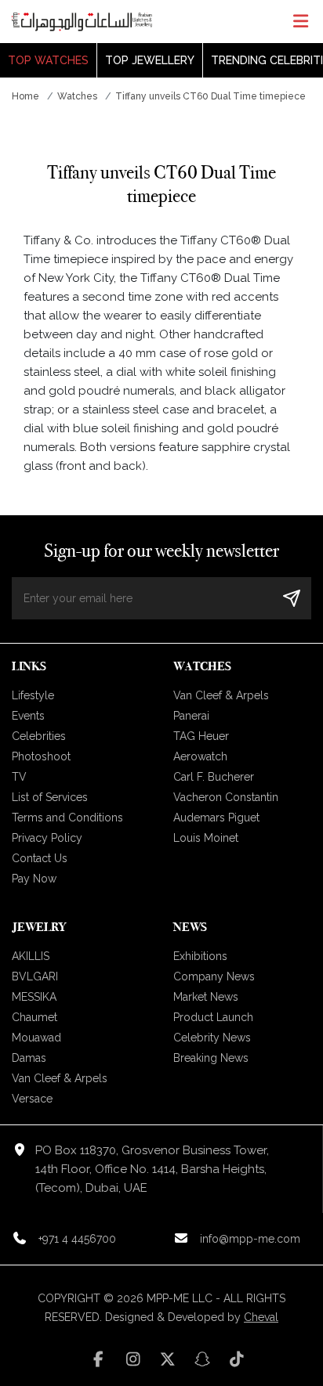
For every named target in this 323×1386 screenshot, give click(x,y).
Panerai (191, 715)
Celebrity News (212, 1037)
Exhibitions (200, 956)
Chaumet (34, 1017)
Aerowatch (200, 756)
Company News (214, 976)
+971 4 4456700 (77, 1239)
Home (25, 96)
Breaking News (211, 1058)
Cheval (261, 1317)
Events (28, 715)
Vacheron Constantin (225, 797)
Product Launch (213, 1017)
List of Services (50, 797)
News (190, 926)
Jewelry (39, 926)
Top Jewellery (149, 60)
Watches (77, 96)
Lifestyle (33, 695)
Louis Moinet (205, 838)
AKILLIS (30, 956)
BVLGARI (35, 976)
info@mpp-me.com (250, 1239)
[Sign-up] (291, 598)
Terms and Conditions (67, 817)
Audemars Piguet (216, 817)
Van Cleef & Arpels (221, 695)
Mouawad (36, 1037)
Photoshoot (41, 756)
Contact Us (39, 858)
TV (19, 777)
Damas (29, 1058)
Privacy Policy (47, 838)
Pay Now (34, 878)
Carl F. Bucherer (213, 777)
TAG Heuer (201, 736)
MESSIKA (34, 997)
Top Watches (48, 60)
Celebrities (39, 736)
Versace (32, 1098)
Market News (205, 997)
